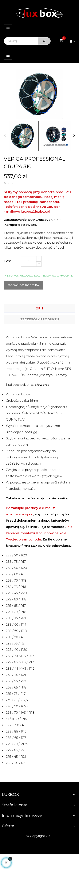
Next (74, 136)
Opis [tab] (39, 308)
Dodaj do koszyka (23, 285)
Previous (5, 136)
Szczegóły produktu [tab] (39, 319)
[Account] (72, 41)
